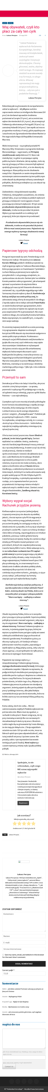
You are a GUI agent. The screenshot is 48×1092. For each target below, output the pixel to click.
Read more (23, 803)
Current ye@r (8, 970)
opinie (4, 23)
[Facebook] (11, 1081)
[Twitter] (30, 1081)
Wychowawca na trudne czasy (18, 1007)
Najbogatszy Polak (15, 996)
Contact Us (9, 1066)
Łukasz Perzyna (12, 35)
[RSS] (24, 1081)
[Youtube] (36, 1081)
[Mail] (17, 1081)
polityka (10, 23)
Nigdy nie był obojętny (20, 1002)
